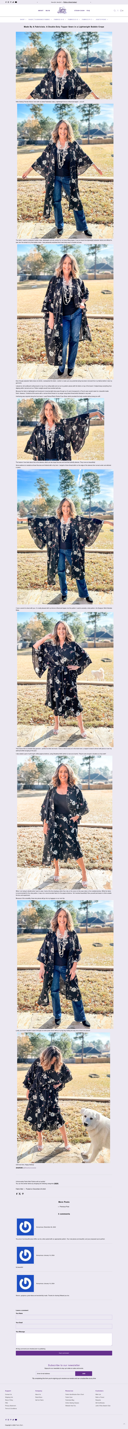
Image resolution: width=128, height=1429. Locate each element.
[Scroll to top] (124, 1424)
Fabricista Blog (69, 1400)
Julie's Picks (101, 19)
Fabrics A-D (59, 19)
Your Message (20, 1332)
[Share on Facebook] (17, 1194)
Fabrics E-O (73, 19)
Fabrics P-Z (87, 19)
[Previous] (37, 2)
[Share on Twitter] (20, 1194)
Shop (22, 19)
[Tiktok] (13, 2)
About (40, 11)
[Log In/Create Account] (118, 10)
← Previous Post (63, 1206)
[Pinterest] (11, 2)
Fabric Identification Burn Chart (74, 1394)
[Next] (90, 2)
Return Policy (9, 1400)
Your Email (19, 1322)
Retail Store (38, 1397)
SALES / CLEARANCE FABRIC (39, 19)
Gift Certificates (100, 1403)
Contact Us (8, 1394)
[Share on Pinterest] (23, 1194)
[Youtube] (16, 2)
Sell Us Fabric (39, 1400)
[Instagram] (8, 2)
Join (83, 1374)
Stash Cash (79, 11)
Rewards (98, 1400)
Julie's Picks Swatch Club (102, 1406)
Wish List (98, 1394)
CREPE (56, 1183)
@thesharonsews (30, 1168)
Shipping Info (9, 1397)
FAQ (88, 11)
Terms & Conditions (11, 1408)
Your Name (19, 1313)
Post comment (64, 1353)
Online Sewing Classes (72, 1403)
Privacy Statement (10, 1406)
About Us (38, 1394)
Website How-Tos (70, 1406)
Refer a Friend (99, 1397)
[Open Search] (115, 10)
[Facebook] (6, 2)
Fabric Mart (19, 1425)
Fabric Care (68, 1397)
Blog (48, 11)
